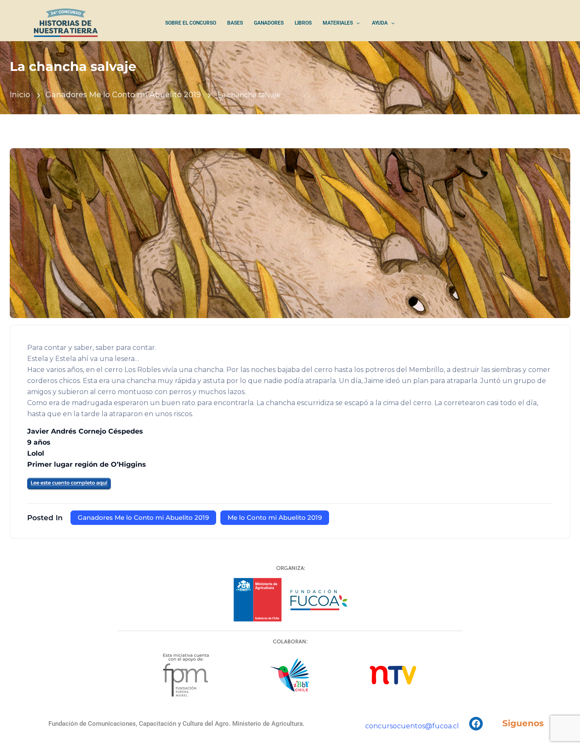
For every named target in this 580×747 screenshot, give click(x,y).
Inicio (20, 94)
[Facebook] (476, 723)
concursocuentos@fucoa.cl (412, 726)
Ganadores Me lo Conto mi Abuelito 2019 (123, 94)
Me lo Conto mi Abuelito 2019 (275, 517)
